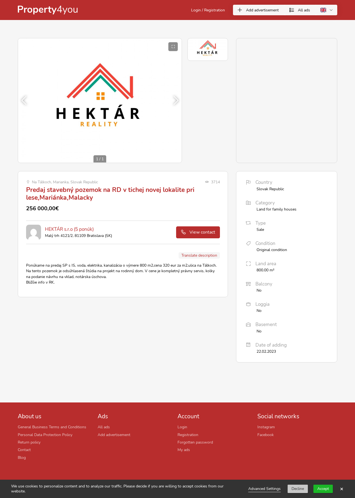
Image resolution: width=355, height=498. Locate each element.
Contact (24, 449)
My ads (184, 449)
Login (182, 427)
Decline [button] (297, 488)
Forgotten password (195, 442)
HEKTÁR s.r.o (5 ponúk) (69, 229)
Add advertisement (114, 434)
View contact (202, 232)
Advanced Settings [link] (264, 488)
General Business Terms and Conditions (52, 427)
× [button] (341, 489)
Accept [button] (323, 488)
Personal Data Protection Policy (45, 434)
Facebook (265, 434)
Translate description (199, 255)
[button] (175, 100)
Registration (188, 434)
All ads (104, 427)
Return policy (29, 442)
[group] (100, 100)
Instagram (266, 427)
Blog (22, 457)
